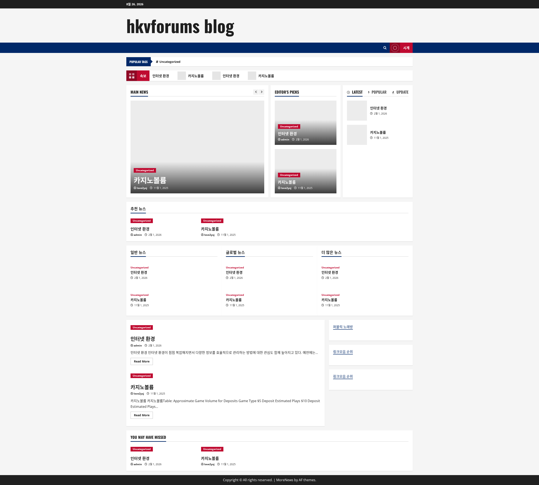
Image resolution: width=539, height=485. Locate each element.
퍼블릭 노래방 (343, 327)
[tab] (355, 92)
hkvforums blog (180, 25)
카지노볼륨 (194, 75)
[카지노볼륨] (197, 147)
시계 (406, 47)
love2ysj (142, 188)
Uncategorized (169, 62)
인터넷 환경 (159, 75)
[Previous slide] (256, 92)
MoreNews (284, 480)
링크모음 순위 (343, 351)
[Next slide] (261, 92)
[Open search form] (385, 48)
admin (285, 139)
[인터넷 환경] (164, 220)
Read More (143, 362)
